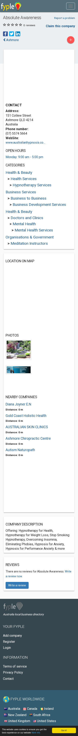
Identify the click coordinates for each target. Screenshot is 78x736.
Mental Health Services (34, 230)
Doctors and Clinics (27, 218)
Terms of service (15, 666)
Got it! (64, 730)
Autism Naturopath (20, 450)
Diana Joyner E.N (18, 404)
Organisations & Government (30, 237)
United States (46, 721)
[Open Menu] (70, 6)
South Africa (41, 715)
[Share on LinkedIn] (17, 34)
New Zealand (16, 715)
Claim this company (60, 26)
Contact (8, 679)
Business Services (21, 192)
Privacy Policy (13, 672)
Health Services (24, 178)
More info (36, 732)
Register (9, 642)
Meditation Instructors (29, 243)
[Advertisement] (36, 77)
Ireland (48, 709)
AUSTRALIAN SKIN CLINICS (27, 427)
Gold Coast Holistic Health (26, 416)
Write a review (17, 585)
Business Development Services (39, 204)
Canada (31, 709)
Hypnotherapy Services (32, 185)
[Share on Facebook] (5, 34)
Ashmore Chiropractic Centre (28, 438)
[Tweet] (11, 34)
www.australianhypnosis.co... (25, 142)
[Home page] (11, 6)
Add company (12, 636)
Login (7, 648)
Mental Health (24, 224)
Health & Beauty (19, 172)
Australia (13, 709)
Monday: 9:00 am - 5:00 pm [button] (24, 157)
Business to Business (28, 198)
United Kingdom (18, 721)
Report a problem (64, 18)
